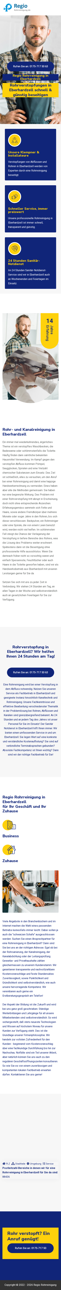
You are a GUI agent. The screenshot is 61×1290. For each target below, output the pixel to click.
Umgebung (35, 1163)
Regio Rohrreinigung (45, 1284)
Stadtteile (20, 1163)
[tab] (6, 1163)
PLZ (8, 1163)
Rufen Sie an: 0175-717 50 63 (30, 66)
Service (50, 1163)
